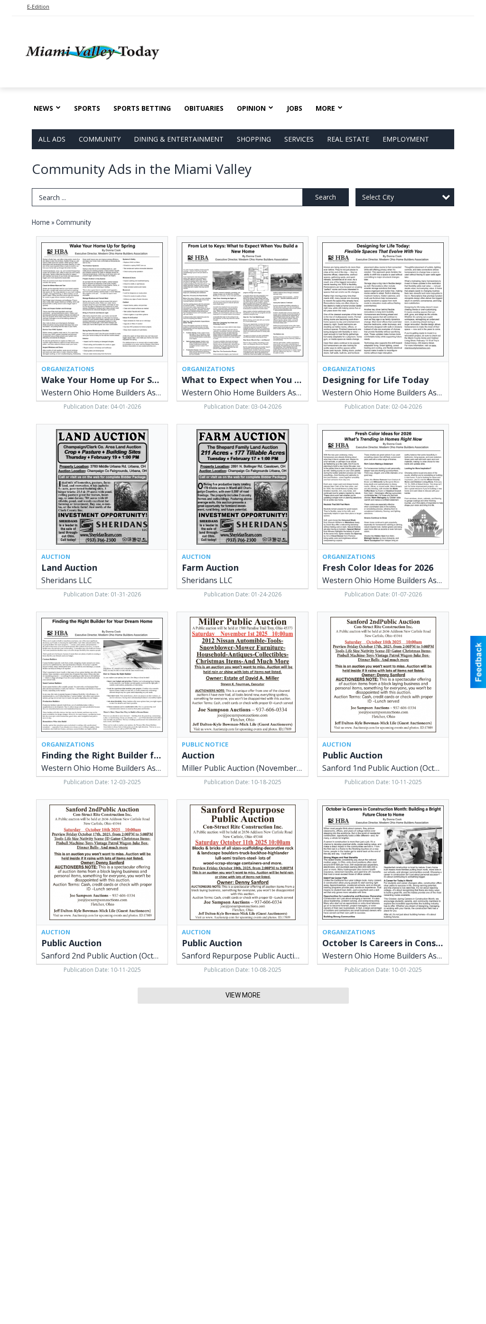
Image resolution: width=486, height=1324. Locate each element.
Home (41, 222)
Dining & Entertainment (179, 139)
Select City (378, 196)
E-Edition (38, 6)
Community (100, 139)
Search (325, 196)
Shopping (254, 139)
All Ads (51, 139)
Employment (406, 139)
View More (243, 995)
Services (299, 139)
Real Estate (348, 139)
